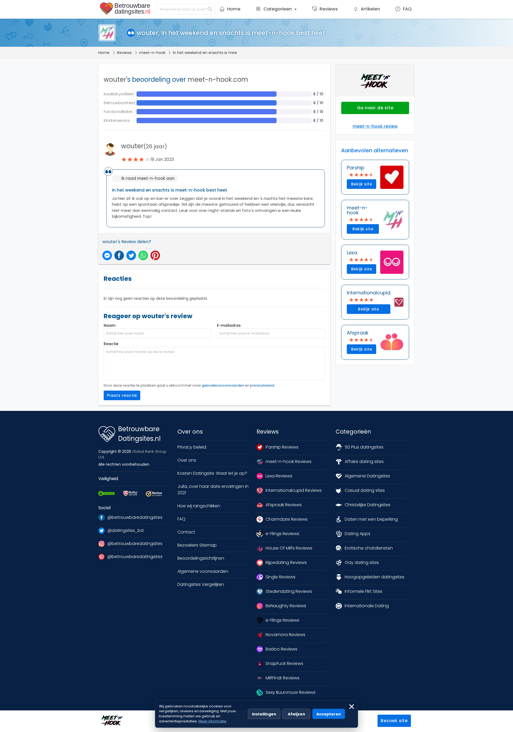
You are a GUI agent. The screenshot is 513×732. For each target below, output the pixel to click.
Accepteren (328, 714)
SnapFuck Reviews (284, 663)
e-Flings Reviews (282, 534)
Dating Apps (357, 534)
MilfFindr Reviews (283, 678)
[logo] (126, 8)
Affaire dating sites (364, 461)
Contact (186, 532)
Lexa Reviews (279, 476)
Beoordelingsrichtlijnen (200, 558)
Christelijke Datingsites (367, 505)
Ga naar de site (375, 108)
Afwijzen (296, 714)
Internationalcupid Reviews (294, 490)
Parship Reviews (282, 447)
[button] (276, 11)
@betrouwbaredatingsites (134, 517)
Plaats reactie (122, 395)
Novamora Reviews (285, 635)
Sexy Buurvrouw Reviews (291, 692)
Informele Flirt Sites (363, 591)
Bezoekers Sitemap (197, 545)
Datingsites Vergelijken (200, 584)
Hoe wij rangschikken (198, 506)
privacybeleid (262, 385)
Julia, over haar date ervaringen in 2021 (212, 489)
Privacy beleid (191, 447)
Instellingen (264, 714)
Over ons (186, 460)
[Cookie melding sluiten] (352, 707)
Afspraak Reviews (284, 505)
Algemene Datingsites (367, 476)
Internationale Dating (367, 606)
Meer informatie (212, 721)
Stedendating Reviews (289, 591)
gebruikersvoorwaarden (223, 385)
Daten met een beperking (371, 519)
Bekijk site (361, 184)
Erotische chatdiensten (369, 548)
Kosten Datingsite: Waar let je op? (212, 473)
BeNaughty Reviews (286, 606)
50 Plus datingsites (364, 447)
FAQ (181, 519)
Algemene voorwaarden (202, 571)
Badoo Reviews (281, 649)
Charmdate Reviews (287, 519)
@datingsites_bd (125, 530)
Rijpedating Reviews (286, 562)
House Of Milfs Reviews (289, 548)
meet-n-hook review (375, 126)
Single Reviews (281, 577)
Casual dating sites (365, 490)
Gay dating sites (362, 562)
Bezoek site (394, 721)
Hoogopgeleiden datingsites (375, 577)
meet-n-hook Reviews (289, 461)
